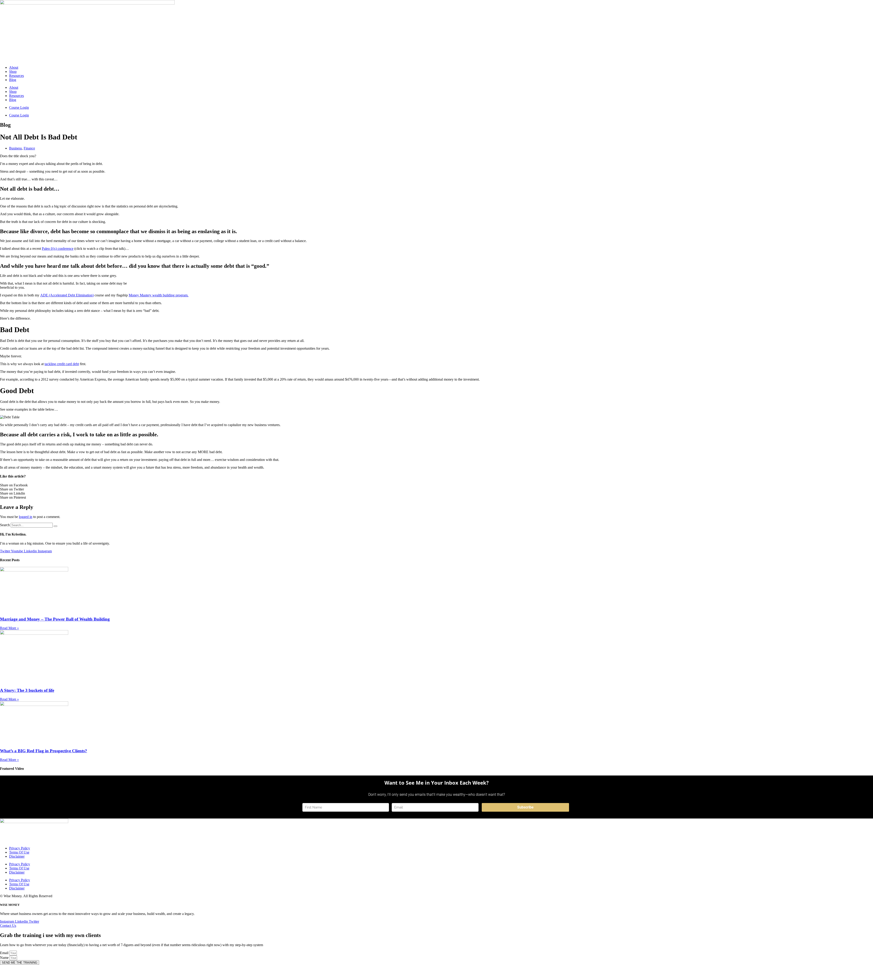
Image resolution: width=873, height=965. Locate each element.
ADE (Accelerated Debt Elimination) (67, 295)
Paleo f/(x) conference (57, 248)
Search (5, 525)
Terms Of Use (19, 852)
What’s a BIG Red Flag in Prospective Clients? (43, 750)
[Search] (55, 526)
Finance (29, 148)
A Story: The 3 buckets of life (27, 690)
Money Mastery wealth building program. (158, 295)
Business (15, 148)
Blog (12, 80)
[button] (436, 485)
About (13, 67)
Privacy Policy (19, 848)
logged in (25, 517)
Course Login (19, 107)
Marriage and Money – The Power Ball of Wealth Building (55, 619)
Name (5, 958)
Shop (13, 71)
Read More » (9, 628)
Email (4, 953)
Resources (16, 76)
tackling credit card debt (62, 364)
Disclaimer (17, 856)
